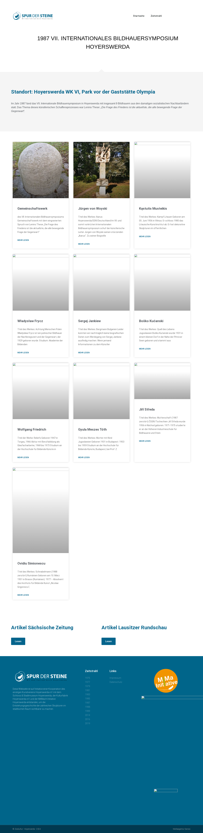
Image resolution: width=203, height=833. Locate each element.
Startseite (138, 15)
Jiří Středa (147, 409)
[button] (189, 16)
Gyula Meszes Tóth (92, 429)
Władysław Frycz (30, 321)
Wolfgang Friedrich (31, 429)
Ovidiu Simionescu (31, 563)
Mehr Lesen (23, 240)
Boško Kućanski (151, 321)
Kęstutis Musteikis (153, 208)
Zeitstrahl (156, 15)
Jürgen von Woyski (92, 208)
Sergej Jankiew (89, 321)
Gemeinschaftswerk (32, 208)
